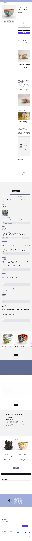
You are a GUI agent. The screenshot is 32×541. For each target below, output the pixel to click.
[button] (1, 3)
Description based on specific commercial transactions (21, 512)
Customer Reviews (16, 468)
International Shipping (5, 479)
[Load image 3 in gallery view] (10, 21)
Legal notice (21, 535)
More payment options (24, 34)
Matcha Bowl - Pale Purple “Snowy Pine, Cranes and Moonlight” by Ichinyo (7, 347)
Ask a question (20, 196)
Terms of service (28, 536)
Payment (3, 476)
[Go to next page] (19, 288)
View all (16, 404)
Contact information (24, 536)
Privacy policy (28, 535)
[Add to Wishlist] (14, 345)
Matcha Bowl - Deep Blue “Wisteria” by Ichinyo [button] (11, 223)
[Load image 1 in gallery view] (5, 21)
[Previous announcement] (1, 1)
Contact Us (3, 488)
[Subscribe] (15, 526)
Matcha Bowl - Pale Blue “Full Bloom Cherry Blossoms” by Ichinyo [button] (13, 238)
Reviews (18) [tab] (9, 199)
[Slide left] (3, 21)
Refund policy (24, 535)
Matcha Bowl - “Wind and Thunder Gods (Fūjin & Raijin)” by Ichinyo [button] (14, 320)
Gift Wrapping (4, 481)
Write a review (20, 194)
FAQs (2, 486)
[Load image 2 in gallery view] (8, 21)
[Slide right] (15, 21)
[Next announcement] (30, 1)
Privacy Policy (18, 517)
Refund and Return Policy (19, 515)
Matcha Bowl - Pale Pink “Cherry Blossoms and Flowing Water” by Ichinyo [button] (14, 284)
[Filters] (3, 202)
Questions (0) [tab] (23, 199)
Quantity (19, 21)
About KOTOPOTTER (17, 504)
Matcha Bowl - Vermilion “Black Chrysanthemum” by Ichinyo (22, 346)
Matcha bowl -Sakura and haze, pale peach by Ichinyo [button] (12, 301)
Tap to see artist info (16, 191)
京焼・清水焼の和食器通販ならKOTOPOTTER (10, 535)
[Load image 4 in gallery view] (13, 21)
